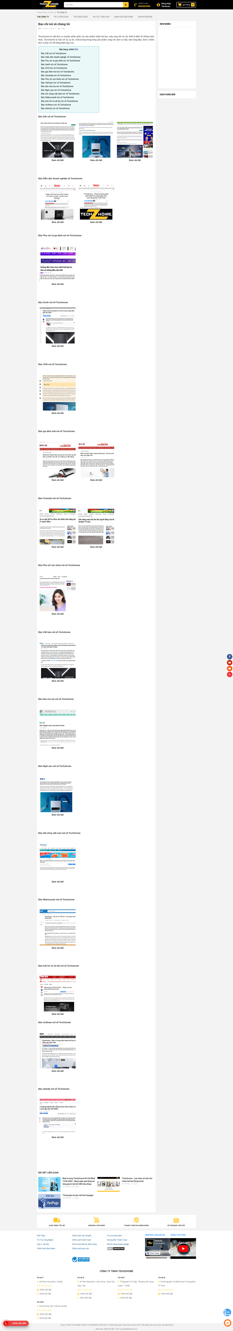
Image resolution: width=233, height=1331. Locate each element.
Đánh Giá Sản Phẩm (123, 17)
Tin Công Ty (43, 17)
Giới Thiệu (41, 1236)
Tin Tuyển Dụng (61, 17)
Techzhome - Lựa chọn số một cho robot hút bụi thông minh (137, 1179)
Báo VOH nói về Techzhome (54, 68)
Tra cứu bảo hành (114, 1236)
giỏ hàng (186, 5)
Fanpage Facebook (155, 1235)
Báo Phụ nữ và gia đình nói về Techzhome (60, 60)
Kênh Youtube (178, 1235)
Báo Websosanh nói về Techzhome (57, 97)
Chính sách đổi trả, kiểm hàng (84, 1244)
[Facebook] (229, 656)
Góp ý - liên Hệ (43, 1244)
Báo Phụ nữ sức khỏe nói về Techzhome (60, 79)
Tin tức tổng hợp (100, 17)
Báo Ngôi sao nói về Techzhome (56, 90)
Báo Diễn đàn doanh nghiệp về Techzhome (60, 57)
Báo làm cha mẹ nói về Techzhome (57, 86)
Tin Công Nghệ (80, 17)
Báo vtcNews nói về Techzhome (56, 104)
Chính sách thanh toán (81, 1240)
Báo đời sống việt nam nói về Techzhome (60, 93)
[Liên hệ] (229, 668)
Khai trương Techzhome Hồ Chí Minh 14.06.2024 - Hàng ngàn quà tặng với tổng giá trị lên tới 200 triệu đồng (79, 1181)
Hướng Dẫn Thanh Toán (117, 1240)
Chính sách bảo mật (80, 1248)
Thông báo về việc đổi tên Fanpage (78, 1195)
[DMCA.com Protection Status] (124, 1248)
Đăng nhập (166, 3)
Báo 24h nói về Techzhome (53, 53)
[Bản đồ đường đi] (44, 1286)
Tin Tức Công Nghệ (45, 1240)
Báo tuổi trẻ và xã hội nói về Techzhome (59, 101)
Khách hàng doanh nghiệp (118, 1244)
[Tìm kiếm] (126, 4)
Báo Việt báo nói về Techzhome (56, 82)
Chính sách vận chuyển (81, 1236)
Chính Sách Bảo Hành (46, 1248)
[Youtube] (229, 662)
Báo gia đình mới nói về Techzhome (57, 71)
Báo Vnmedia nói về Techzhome (56, 75)
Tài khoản (165, 6)
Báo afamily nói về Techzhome (55, 108)
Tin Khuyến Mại (145, 17)
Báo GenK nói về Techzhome (54, 64)
